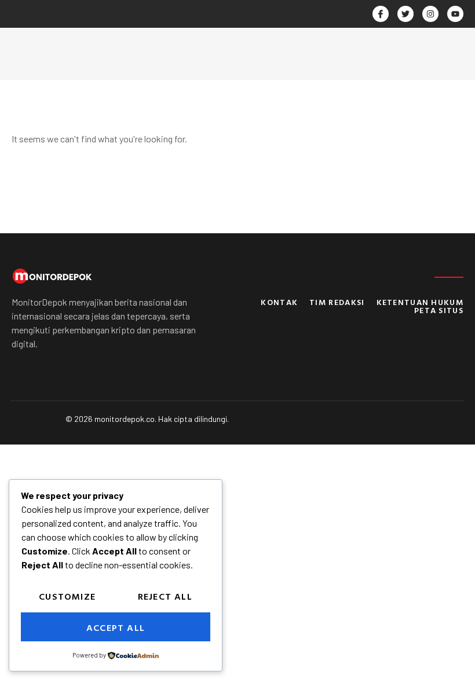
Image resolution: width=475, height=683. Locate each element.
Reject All (165, 596)
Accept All (115, 627)
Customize (67, 596)
